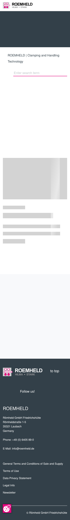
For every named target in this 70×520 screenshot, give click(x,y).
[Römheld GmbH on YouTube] (43, 391)
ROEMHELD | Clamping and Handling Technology (33, 58)
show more (35, 259)
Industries (53, 310)
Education (54, 334)
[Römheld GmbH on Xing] (57, 391)
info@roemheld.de (23, 448)
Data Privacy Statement (17, 478)
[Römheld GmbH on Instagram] (64, 391)
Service (57, 322)
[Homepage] (17, 5)
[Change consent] (7, 508)
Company (56, 287)
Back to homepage (14, 115)
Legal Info (9, 485)
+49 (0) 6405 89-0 (23, 440)
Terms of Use (11, 471)
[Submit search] (65, 72)
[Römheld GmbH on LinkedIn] (51, 391)
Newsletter (9, 492)
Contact (56, 346)
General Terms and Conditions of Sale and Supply (33, 464)
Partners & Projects (40, 299)
